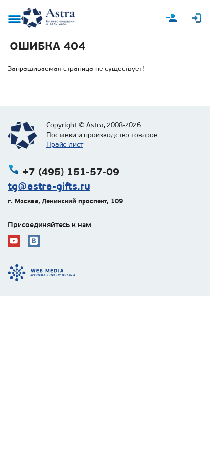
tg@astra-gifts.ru (49, 186)
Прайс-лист (64, 144)
